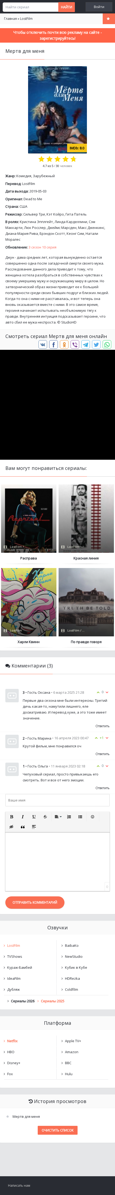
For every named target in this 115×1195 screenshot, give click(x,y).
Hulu (68, 1073)
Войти (99, 7)
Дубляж (13, 989)
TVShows (14, 956)
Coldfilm (71, 989)
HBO (10, 1051)
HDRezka (72, 978)
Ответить (102, 726)
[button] (11, 817)
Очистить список (58, 1130)
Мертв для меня (26, 1116)
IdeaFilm (14, 978)
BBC (68, 1062)
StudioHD (68, 322)
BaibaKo (72, 945)
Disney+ (13, 1062)
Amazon (71, 1051)
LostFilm (28, 183)
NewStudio (74, 956)
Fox (10, 1073)
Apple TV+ (73, 1040)
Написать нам (19, 1185)
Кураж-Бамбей (19, 967)
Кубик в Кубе (76, 967)
